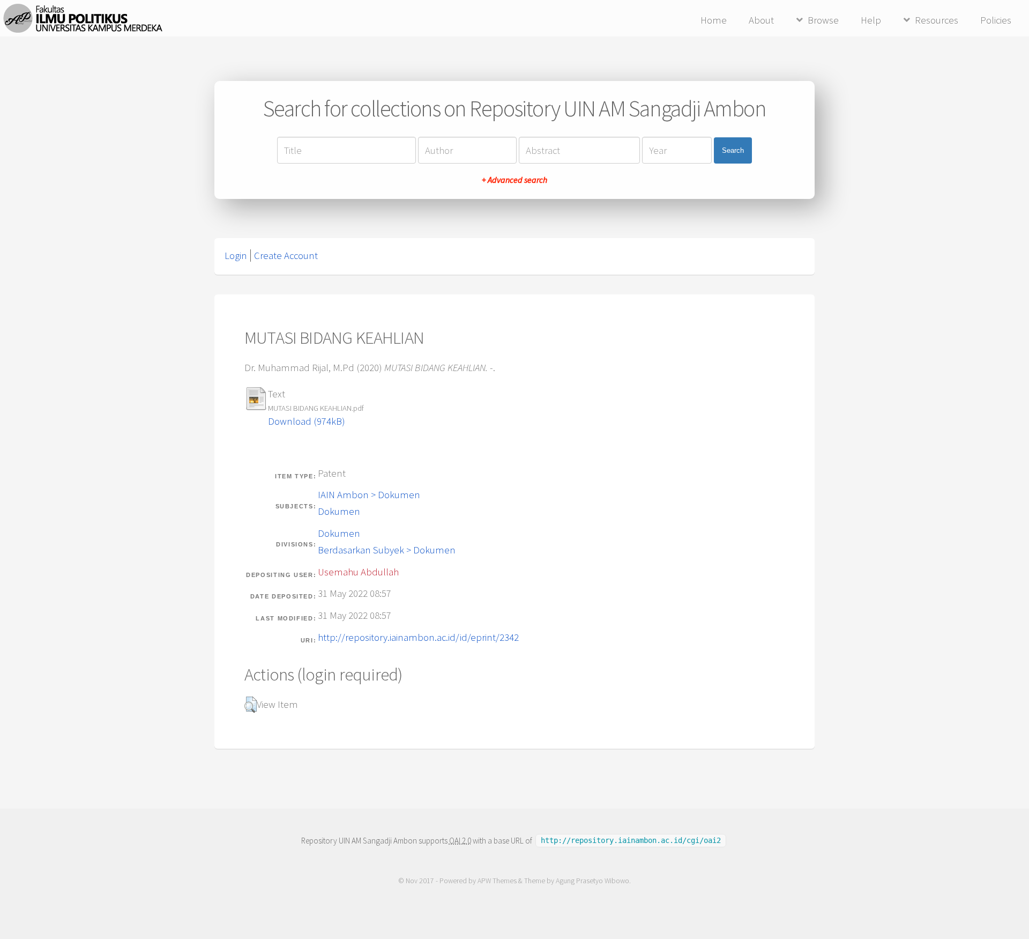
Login (236, 255)
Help (871, 20)
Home (713, 20)
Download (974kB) (306, 421)
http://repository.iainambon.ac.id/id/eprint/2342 (418, 637)
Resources (936, 20)
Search (733, 150)
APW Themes (497, 880)
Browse (823, 20)
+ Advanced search (514, 179)
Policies (995, 20)
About (761, 20)
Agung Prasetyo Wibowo (592, 880)
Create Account (286, 255)
